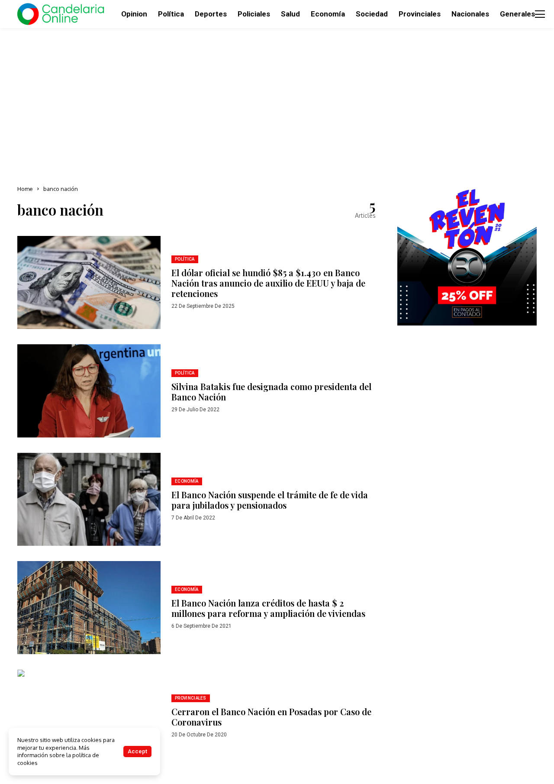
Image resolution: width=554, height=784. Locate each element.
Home (25, 188)
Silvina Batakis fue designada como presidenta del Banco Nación (271, 392)
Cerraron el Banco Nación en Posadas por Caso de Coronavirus (271, 717)
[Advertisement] (277, 104)
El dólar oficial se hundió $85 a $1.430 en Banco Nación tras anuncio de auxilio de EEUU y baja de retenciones (268, 283)
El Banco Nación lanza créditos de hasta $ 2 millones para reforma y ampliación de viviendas (268, 608)
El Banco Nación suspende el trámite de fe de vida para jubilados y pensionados (269, 500)
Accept (137, 751)
